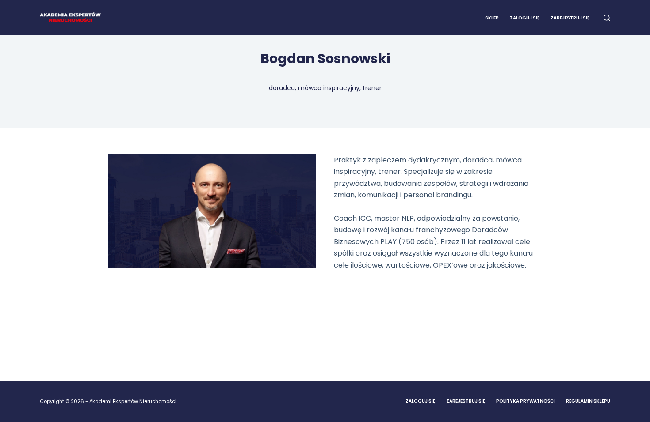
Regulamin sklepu (588, 401)
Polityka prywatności (525, 401)
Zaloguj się (524, 18)
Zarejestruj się (570, 18)
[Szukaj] (607, 18)
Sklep (492, 18)
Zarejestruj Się (465, 401)
